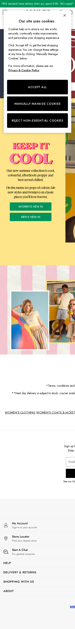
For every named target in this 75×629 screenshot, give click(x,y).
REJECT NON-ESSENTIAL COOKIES (37, 120)
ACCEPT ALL (37, 87)
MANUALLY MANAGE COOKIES (37, 104)
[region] (37, 71)
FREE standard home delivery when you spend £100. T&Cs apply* (38, 4)
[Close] (64, 15)
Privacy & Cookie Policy (23, 70)
